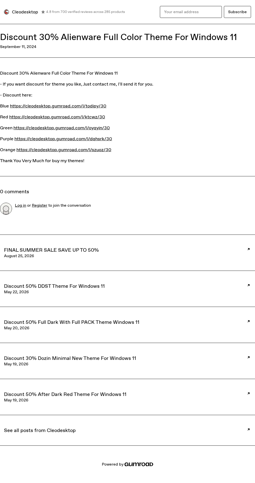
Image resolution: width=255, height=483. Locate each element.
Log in (20, 205)
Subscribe (237, 11)
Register (39, 205)
